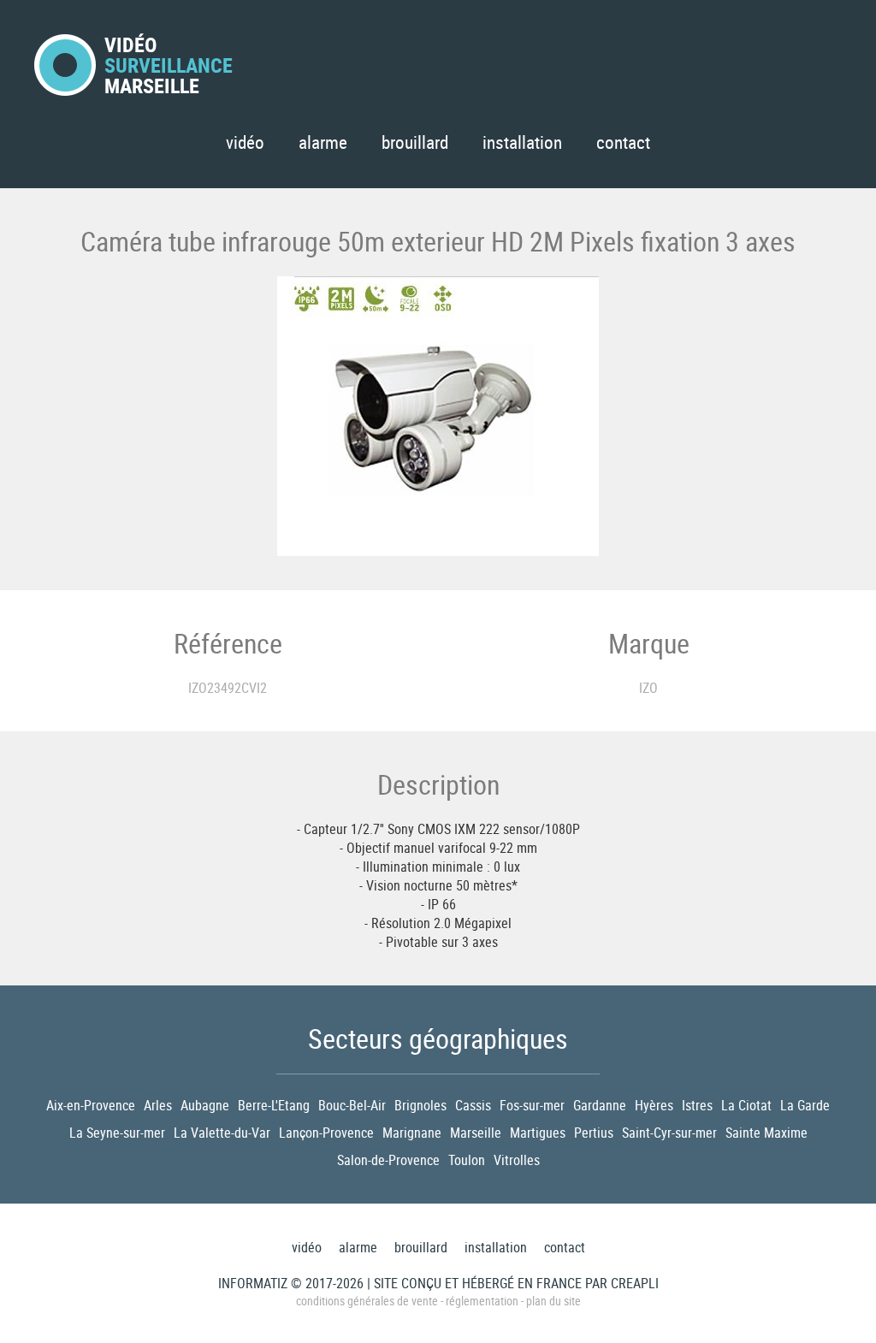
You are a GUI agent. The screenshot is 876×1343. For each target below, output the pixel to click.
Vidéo (245, 142)
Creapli (635, 1283)
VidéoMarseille (168, 65)
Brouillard (415, 142)
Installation (522, 142)
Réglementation (482, 1301)
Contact (623, 142)
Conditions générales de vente (367, 1301)
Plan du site (553, 1301)
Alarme (323, 142)
